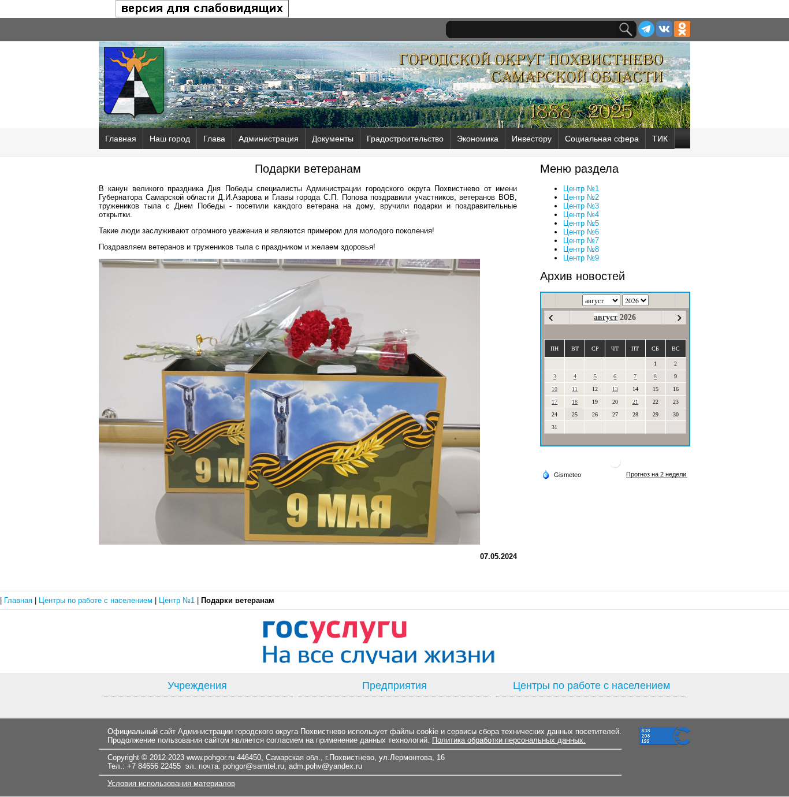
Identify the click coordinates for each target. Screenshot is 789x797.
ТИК (660, 138)
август (605, 317)
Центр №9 (581, 258)
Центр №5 (581, 223)
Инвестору (532, 138)
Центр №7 (581, 240)
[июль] (551, 318)
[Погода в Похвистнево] (615, 466)
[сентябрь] (680, 318)
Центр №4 (581, 214)
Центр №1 (581, 188)
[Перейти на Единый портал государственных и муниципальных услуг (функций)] (394, 642)
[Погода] (561, 474)
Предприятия (394, 685)
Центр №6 (581, 232)
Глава (214, 138)
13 (615, 389)
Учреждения (197, 685)
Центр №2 (581, 197)
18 (575, 401)
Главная (120, 138)
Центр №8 (581, 249)
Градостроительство (405, 138)
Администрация (269, 138)
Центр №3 (581, 206)
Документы (332, 138)
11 (575, 389)
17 (554, 401)
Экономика (477, 138)
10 (554, 389)
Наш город (170, 138)
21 (635, 401)
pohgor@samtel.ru (253, 766)
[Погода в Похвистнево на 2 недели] (656, 474)
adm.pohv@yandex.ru (325, 766)
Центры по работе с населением (97, 600)
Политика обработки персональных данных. (509, 740)
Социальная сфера (602, 138)
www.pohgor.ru (211, 757)
